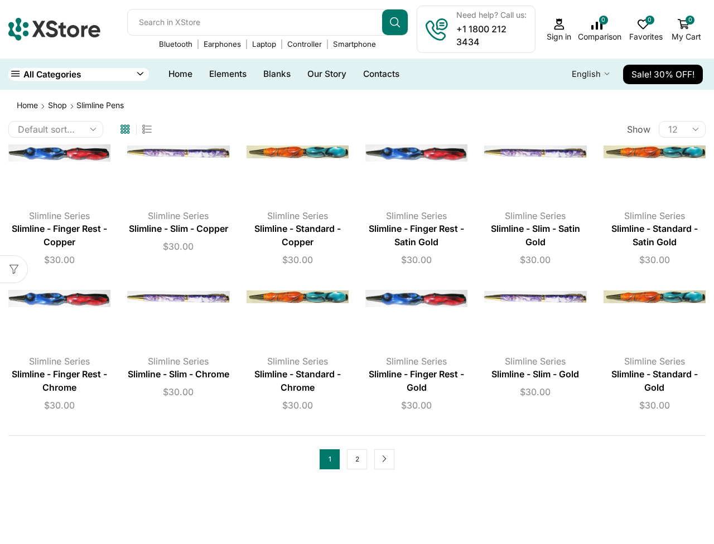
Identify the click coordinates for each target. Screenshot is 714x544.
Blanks (277, 74)
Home (180, 74)
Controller (304, 44)
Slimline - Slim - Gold (535, 374)
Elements (228, 74)
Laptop (264, 44)
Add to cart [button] (49, 176)
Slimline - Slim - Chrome (178, 374)
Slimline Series (59, 215)
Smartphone (354, 44)
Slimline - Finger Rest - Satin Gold (416, 235)
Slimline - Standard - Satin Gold (654, 235)
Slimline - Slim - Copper (178, 229)
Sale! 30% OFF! (662, 74)
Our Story (326, 74)
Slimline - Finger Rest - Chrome (59, 381)
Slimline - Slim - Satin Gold (535, 235)
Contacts (381, 74)
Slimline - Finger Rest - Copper (59, 235)
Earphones (222, 44)
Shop (57, 105)
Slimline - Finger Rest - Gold (416, 381)
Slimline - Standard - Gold (654, 381)
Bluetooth (175, 44)
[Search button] (395, 22)
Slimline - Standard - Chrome (297, 381)
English (586, 74)
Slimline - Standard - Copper (297, 235)
